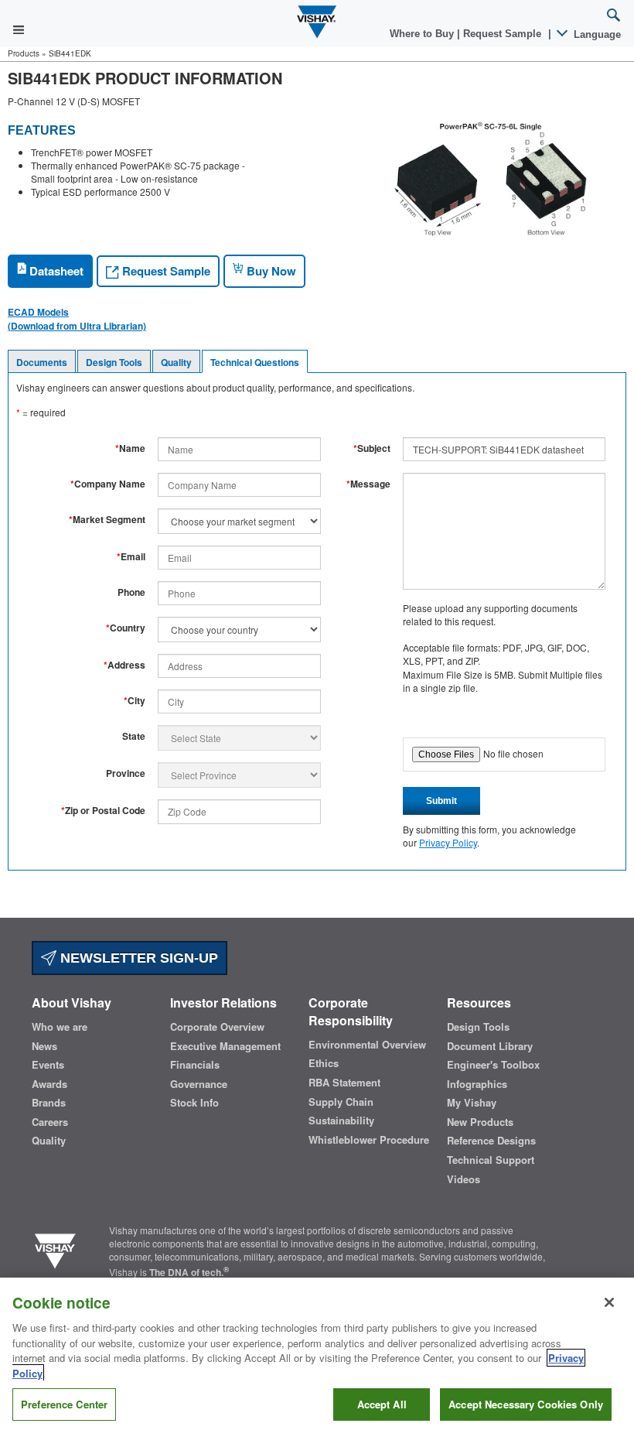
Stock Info (194, 1103)
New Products (480, 1122)
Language (596, 34)
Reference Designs (491, 1141)
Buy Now (270, 270)
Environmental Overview (367, 1045)
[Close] (609, 1302)
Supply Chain (340, 1102)
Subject (371, 448)
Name (130, 448)
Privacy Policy (448, 842)
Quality (176, 362)
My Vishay (471, 1103)
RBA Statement (344, 1083)
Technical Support (490, 1160)
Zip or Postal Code (103, 810)
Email (131, 556)
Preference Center (64, 1404)
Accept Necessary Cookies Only (525, 1404)
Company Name (107, 484)
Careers (50, 1122)
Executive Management (225, 1046)
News (44, 1046)
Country (125, 628)
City (134, 700)
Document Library (490, 1046)
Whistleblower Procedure (368, 1140)
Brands (49, 1103)
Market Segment (107, 519)
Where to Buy (423, 33)
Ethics (323, 1063)
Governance (198, 1084)
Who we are (59, 1027)
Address (124, 665)
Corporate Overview (217, 1027)
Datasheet (55, 270)
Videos (463, 1179)
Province (125, 773)
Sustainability (341, 1120)
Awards (49, 1084)
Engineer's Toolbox (493, 1065)
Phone (131, 592)
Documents (41, 362)
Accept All (382, 1404)
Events (48, 1065)
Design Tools (114, 362)
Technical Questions (254, 362)
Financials (195, 1065)
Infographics (477, 1084)
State (133, 736)
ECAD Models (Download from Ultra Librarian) (77, 319)
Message (368, 484)
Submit (441, 800)
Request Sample (164, 270)
